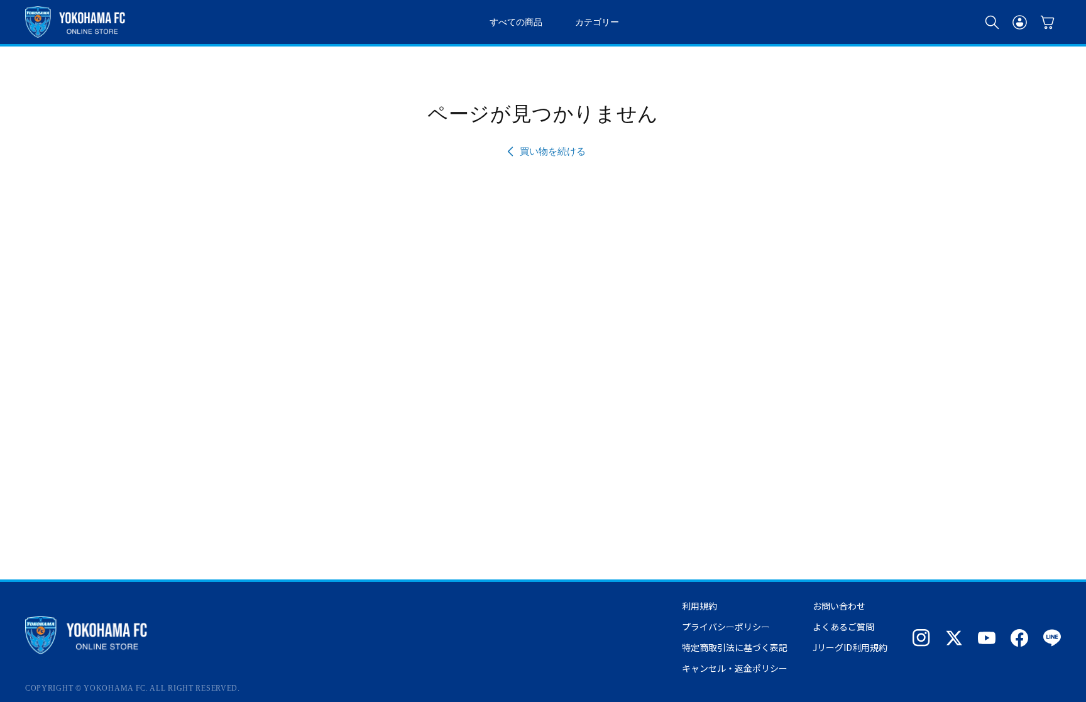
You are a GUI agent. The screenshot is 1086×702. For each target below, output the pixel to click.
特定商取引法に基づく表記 (734, 647)
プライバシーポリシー (726, 626)
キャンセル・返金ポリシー (734, 668)
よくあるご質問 (843, 626)
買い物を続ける (553, 151)
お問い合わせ (839, 606)
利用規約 (699, 606)
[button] (992, 22)
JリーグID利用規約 (850, 647)
